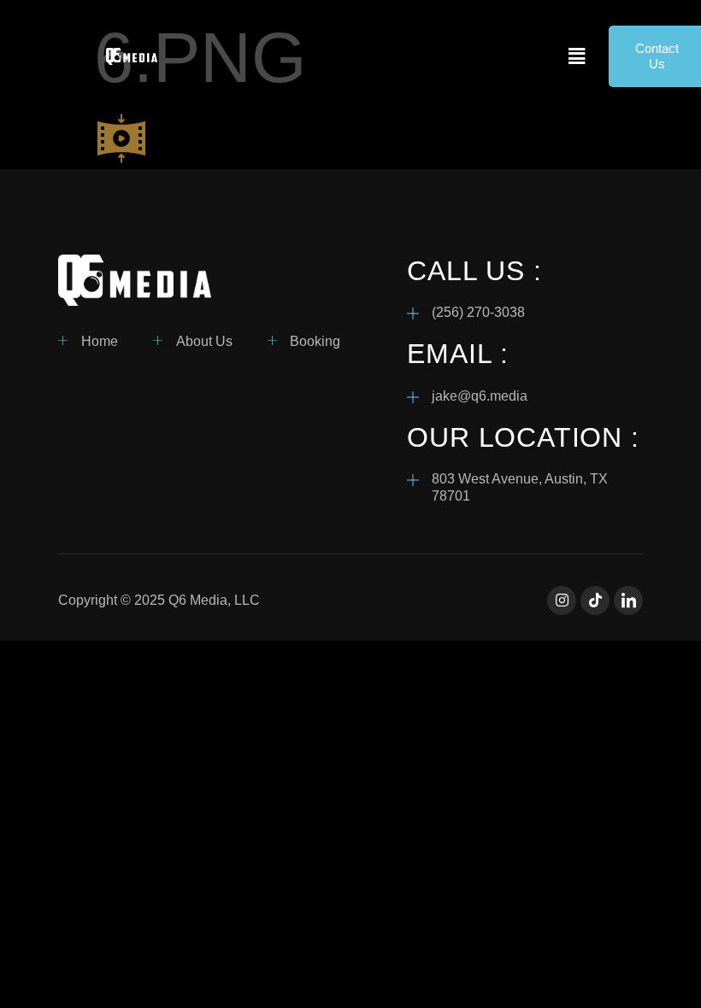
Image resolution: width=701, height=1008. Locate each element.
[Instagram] (561, 600)
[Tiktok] (595, 600)
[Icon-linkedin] (628, 600)
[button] (577, 56)
